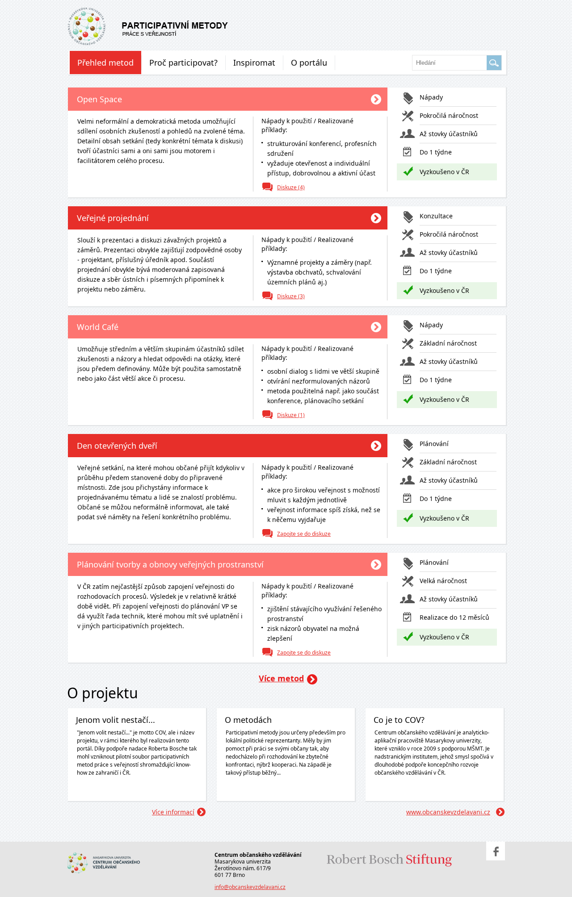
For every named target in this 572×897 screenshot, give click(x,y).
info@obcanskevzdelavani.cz (250, 887)
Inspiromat (254, 62)
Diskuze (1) (291, 415)
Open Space (99, 99)
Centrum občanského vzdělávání (113, 853)
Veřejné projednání (113, 218)
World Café (97, 326)
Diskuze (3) (291, 296)
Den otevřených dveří (117, 445)
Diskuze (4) (291, 187)
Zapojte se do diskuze (304, 534)
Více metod (281, 678)
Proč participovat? (183, 62)
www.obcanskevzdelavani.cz (448, 812)
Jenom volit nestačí (145, 25)
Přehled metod (105, 62)
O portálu (309, 62)
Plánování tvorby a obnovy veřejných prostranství (170, 564)
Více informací (173, 812)
